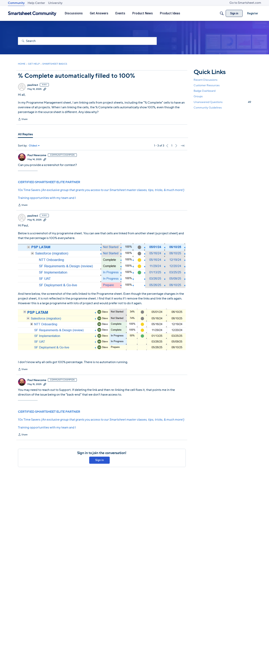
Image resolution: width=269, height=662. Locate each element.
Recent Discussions (205, 80)
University (55, 3)
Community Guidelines (208, 107)
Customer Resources (207, 85)
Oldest (33, 146)
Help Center (36, 3)
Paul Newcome (36, 155)
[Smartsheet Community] (32, 13)
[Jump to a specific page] (182, 146)
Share (23, 119)
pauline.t (32, 85)
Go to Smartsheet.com (245, 3)
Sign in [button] (99, 460)
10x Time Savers (101, 190)
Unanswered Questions (222, 102)
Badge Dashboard (204, 91)
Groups (198, 96)
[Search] (221, 13)
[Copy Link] (44, 89)
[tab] (25, 134)
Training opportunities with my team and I (47, 198)
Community (16, 3)
